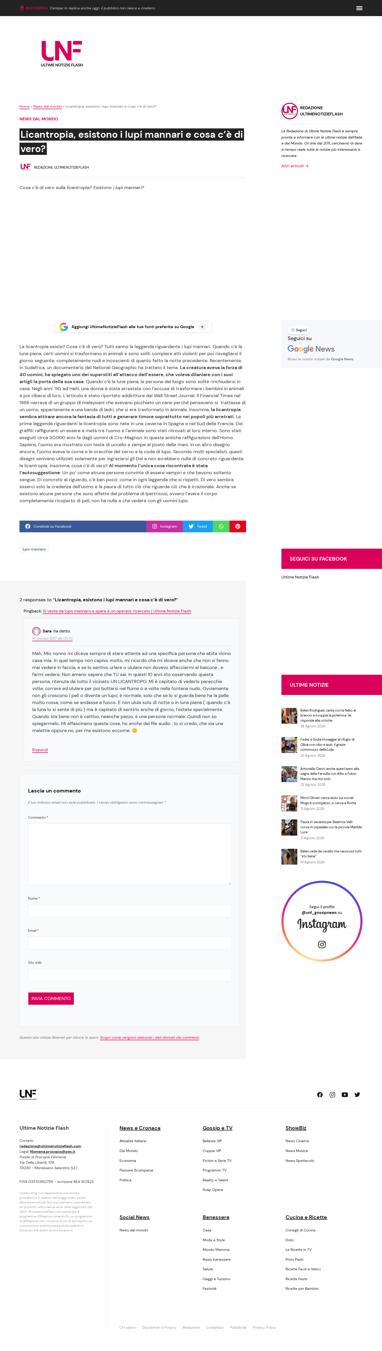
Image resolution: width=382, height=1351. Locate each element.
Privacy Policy (264, 1327)
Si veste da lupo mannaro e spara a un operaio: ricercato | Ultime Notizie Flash (117, 611)
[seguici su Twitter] (357, 1095)
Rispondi (40, 750)
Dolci (290, 1240)
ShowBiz (296, 1128)
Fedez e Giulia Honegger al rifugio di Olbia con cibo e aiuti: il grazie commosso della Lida (327, 744)
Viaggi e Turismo (216, 1279)
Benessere (216, 1217)
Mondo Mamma (216, 1249)
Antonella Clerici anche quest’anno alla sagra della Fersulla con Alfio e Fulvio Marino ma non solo (329, 774)
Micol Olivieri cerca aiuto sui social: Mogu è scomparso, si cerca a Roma (328, 800)
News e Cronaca (140, 1128)
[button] (359, 8)
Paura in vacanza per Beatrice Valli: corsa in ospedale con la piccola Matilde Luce (331, 827)
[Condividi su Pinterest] (238, 526)
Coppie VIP (212, 1150)
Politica (125, 1180)
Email (33, 930)
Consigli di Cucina (300, 1230)
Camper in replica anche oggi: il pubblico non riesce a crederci (102, 8)
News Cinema (297, 1141)
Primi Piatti (294, 1259)
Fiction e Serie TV (217, 1160)
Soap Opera (213, 1189)
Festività (209, 1288)
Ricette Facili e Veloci (303, 1269)
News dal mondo (47, 106)
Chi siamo (128, 1327)
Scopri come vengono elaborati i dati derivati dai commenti (149, 1037)
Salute (208, 1269)
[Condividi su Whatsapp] (221, 526)
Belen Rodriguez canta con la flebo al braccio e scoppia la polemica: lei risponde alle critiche (328, 715)
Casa (207, 1230)
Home (24, 106)
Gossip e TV (218, 1128)
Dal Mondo (129, 1150)
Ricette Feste (296, 1279)
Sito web (35, 962)
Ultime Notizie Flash (300, 577)
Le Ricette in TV (299, 1249)
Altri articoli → (295, 166)
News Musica (297, 1150)
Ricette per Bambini (302, 1288)
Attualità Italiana (133, 1141)
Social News (135, 1217)
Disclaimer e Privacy (159, 1327)
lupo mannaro (34, 549)
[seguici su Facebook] (320, 1095)
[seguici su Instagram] (332, 1095)
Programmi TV (215, 1170)
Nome (34, 898)
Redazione (191, 1327)
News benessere (217, 1259)
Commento (38, 817)
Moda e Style (214, 1240)
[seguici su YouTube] (345, 1095)
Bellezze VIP (212, 1141)
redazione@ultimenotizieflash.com (50, 1146)
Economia (128, 1160)
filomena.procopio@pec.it (52, 1151)
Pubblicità (238, 1327)
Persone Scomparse (136, 1170)
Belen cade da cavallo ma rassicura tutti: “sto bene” (331, 854)
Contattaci (215, 1327)
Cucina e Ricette (306, 1217)
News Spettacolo (300, 1160)
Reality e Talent (215, 1180)
